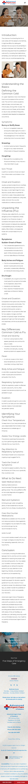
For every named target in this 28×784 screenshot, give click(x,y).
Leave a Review (14, 680)
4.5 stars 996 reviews (14, 676)
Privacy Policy (11, 739)
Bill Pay (18, 739)
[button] (25, 2)
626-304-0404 (14, 779)
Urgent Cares (14, 10)
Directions (21, 782)
